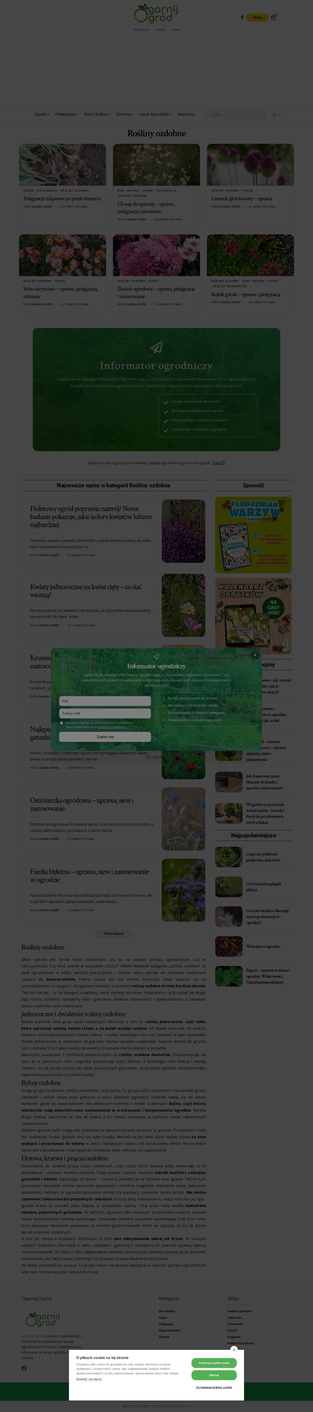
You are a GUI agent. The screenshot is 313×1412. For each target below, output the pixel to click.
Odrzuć (214, 1375)
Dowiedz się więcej (89, 1379)
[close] (234, 1350)
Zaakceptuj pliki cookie (214, 1363)
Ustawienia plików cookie (214, 1387)
